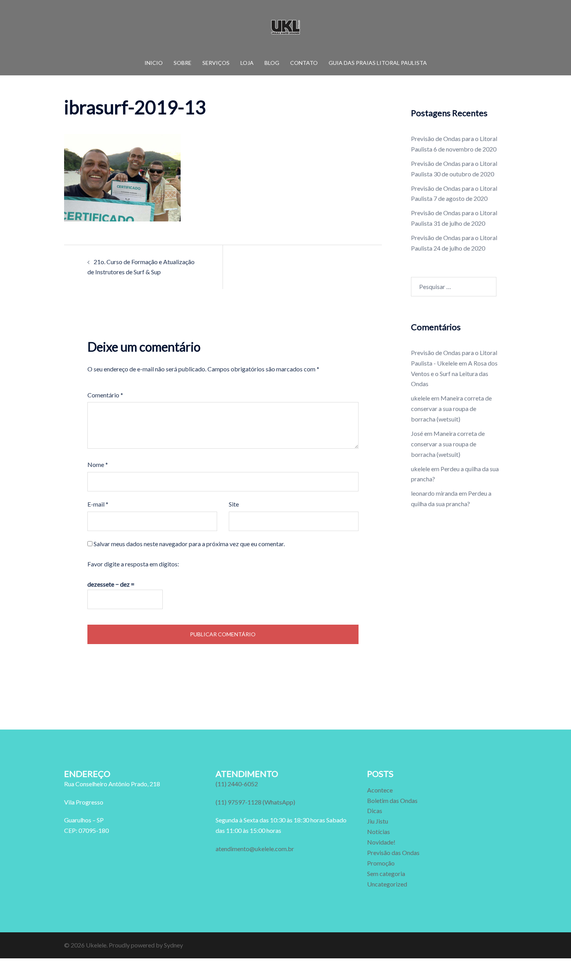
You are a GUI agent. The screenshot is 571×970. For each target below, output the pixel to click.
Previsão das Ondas (393, 852)
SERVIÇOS (216, 62)
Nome (97, 464)
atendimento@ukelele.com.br (255, 848)
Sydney (173, 945)
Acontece (380, 790)
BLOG (272, 62)
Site (234, 504)
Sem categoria (386, 873)
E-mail (97, 504)
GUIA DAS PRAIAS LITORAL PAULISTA (378, 62)
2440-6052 (237, 783)
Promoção (381, 863)
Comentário (105, 395)
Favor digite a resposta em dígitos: (133, 564)
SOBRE (182, 62)
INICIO (153, 62)
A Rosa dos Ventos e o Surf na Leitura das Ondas (454, 373)
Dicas (374, 810)
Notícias (378, 831)
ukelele (420, 398)
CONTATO (304, 62)
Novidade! (381, 842)
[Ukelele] (285, 29)
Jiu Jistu (377, 821)
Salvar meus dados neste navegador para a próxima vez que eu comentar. (189, 543)
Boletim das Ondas (392, 800)
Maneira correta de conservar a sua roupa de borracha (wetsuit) (451, 408)
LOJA (247, 62)
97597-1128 (255, 802)
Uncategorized (387, 884)
